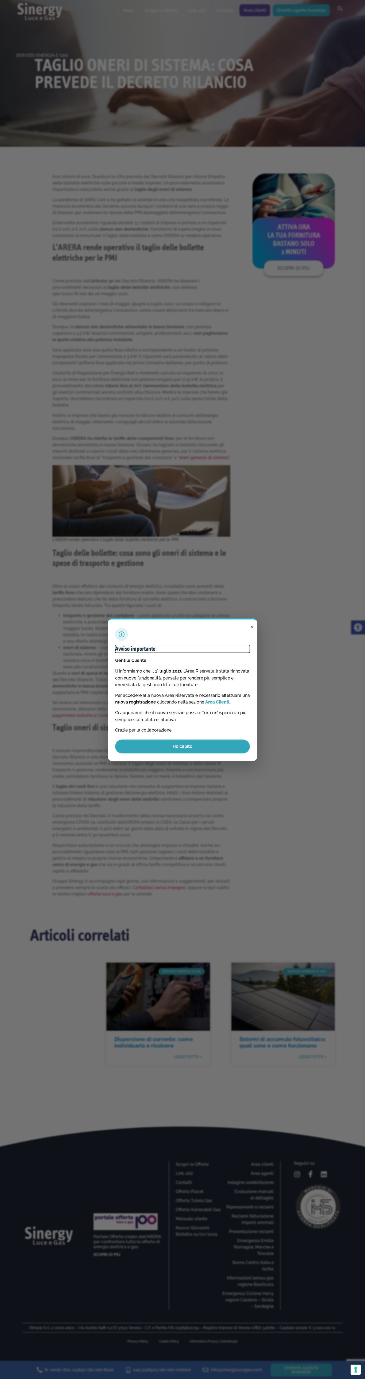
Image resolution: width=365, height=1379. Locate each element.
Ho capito (182, 746)
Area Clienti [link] (217, 702)
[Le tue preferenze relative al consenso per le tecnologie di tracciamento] (356, 1370)
